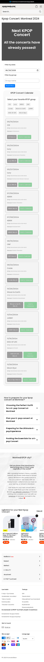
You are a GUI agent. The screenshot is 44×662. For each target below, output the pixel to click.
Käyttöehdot (26, 604)
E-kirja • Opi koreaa (8, 593)
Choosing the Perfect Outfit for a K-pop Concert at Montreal (19, 408)
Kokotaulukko (6, 602)
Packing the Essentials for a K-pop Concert (21, 440)
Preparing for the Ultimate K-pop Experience (20, 430)
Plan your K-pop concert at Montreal (19, 419)
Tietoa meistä (6, 599)
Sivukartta (25, 602)
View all (39, 511)
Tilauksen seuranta (8, 604)
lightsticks (12, 496)
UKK (23, 593)
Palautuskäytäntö (27, 607)
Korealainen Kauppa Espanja (11, 616)
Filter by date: (10, 65)
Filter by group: (11, 75)
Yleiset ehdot (26, 596)
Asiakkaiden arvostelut (9, 596)
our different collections (21, 492)
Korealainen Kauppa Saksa (10, 614)
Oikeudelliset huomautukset (31, 599)
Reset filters (10, 86)
